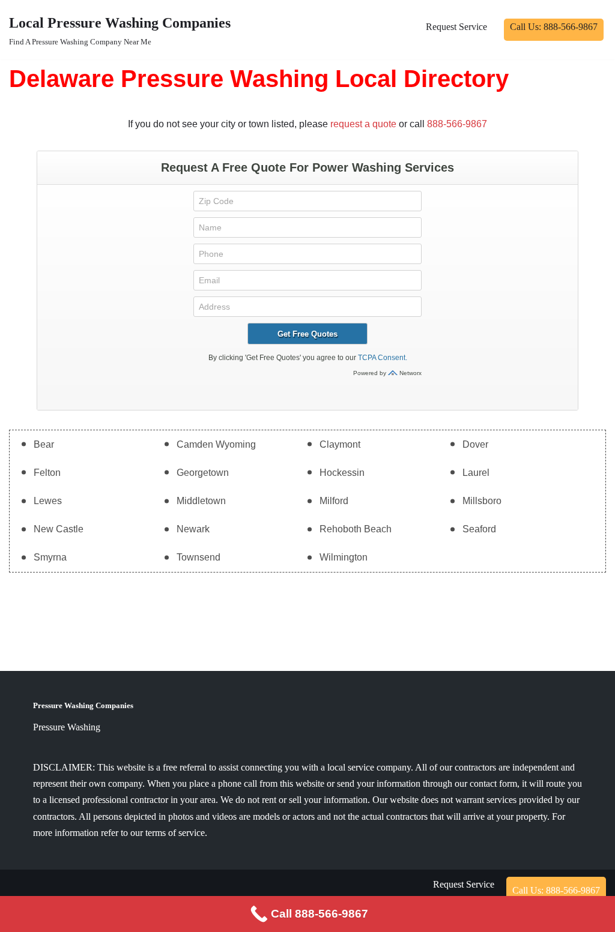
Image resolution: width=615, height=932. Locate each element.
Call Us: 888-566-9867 (554, 27)
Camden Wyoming (216, 444)
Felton (47, 473)
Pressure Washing (66, 727)
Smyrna (50, 557)
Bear (44, 444)
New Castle (58, 529)
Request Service (456, 27)
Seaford (479, 529)
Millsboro (481, 501)
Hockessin (342, 473)
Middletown (201, 501)
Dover (475, 444)
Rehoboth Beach (356, 529)
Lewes (48, 501)
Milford (334, 501)
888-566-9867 (457, 124)
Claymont (340, 444)
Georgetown (203, 473)
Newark (193, 529)
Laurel (475, 473)
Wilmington (344, 557)
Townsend (198, 557)
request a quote (363, 124)
